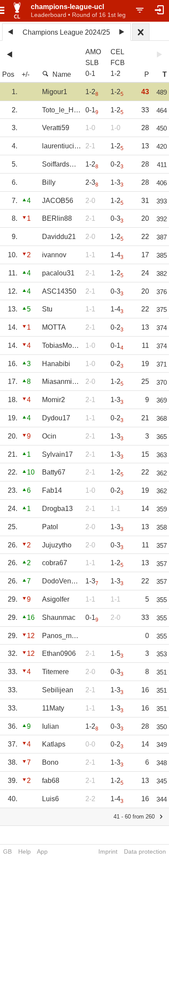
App (42, 851)
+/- (25, 74)
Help (24, 851)
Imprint (107, 851)
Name (61, 74)
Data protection (145, 851)
